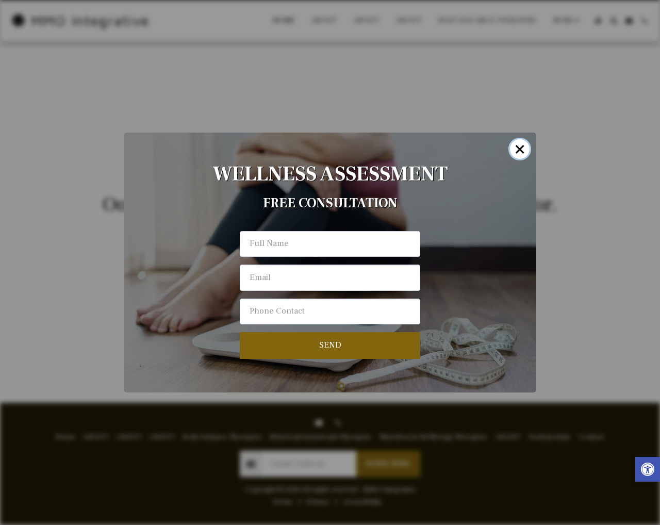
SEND (330, 345)
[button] (647, 471)
